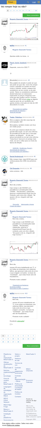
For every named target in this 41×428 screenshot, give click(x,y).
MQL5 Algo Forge (7, 406)
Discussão (16, 204)
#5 (35, 156)
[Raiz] (1, 10)
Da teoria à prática (15, 287)
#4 (33, 117)
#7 (11, 182)
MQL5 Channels (29, 370)
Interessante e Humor (27, 204)
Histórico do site (18, 359)
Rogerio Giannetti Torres (19, 19)
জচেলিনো (12, 45)
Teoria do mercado (15, 112)
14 (33, 339)
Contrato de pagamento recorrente (19, 370)
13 (28, 339)
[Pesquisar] (28, 2)
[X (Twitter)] (34, 392)
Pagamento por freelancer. (21, 285)
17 (13, 342)
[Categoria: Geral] (4, 10)
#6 (31, 168)
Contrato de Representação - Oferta (20, 378)
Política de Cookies (18, 393)
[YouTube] (27, 396)
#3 (29, 80)
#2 (11, 64)
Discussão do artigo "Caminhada (19, 288)
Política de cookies (13, 425)
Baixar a (8, 410)
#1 (26, 45)
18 (36, 10)
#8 (11, 213)
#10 (26, 293)
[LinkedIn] (31, 396)
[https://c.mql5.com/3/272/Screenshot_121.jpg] (24, 247)
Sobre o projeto (17, 355)
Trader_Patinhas (16, 117)
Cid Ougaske (14, 168)
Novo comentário (33, 15)
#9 (11, 261)
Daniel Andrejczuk (16, 156)
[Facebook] (27, 392)
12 (23, 339)
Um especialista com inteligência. (20, 151)
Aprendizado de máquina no (18, 110)
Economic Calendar (29, 381)
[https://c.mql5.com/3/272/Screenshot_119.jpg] (24, 31)
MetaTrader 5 (31, 354)
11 (18, 339)
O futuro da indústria (16, 206)
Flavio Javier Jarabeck (18, 63)
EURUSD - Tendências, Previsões (23, 148)
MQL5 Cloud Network (6, 400)
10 (13, 339)
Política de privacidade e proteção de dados (19, 386)
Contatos (18, 396)
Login (34, 2)
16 (8, 342)
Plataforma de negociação (8, 356)
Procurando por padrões (20, 109)
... (32, 10)
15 (3, 342)
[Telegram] (31, 392)
